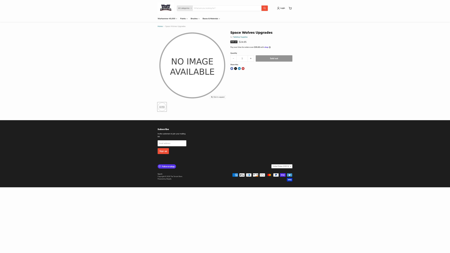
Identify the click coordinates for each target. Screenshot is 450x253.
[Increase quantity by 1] (251, 58)
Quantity (233, 53)
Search (160, 174)
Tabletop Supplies (240, 37)
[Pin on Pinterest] (243, 68)
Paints (183, 18)
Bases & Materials (211, 18)
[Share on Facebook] (231, 68)
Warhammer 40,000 (167, 18)
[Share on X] (235, 68)
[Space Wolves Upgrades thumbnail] (162, 107)
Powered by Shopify (164, 179)
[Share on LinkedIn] (239, 68)
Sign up (163, 151)
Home (160, 26)
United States (281, 166)
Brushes (194, 18)
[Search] (264, 8)
